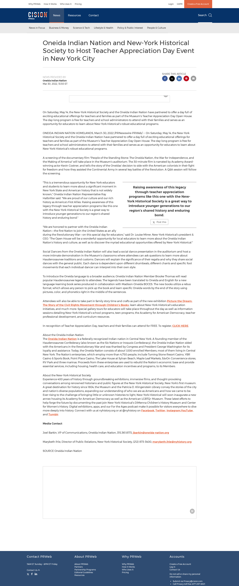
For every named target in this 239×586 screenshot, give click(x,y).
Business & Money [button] (59, 27)
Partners (78, 567)
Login (171, 4)
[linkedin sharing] (179, 79)
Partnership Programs (85, 569)
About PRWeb (81, 564)
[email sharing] (193, 79)
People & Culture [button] (156, 27)
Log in (172, 567)
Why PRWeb (34, 4)
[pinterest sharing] (186, 79)
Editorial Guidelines (83, 572)
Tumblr (53, 417)
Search (202, 15)
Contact (94, 15)
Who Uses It (66, 4)
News (56, 15)
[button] (119, 97)
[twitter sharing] (172, 79)
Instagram (173, 413)
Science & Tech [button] (81, 27)
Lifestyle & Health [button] (103, 27)
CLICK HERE (180, 328)
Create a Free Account (198, 4)
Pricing (78, 4)
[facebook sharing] (165, 79)
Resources (74, 15)
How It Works (50, 4)
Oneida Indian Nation (62, 341)
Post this (161, 224)
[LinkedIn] (36, 574)
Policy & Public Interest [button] (130, 27)
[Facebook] (31, 574)
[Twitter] (28, 574)
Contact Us (32, 570)
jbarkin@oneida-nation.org (151, 435)
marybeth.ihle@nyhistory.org (172, 444)
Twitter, (160, 413)
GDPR (180, 4)
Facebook (147, 413)
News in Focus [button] (37, 27)
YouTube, (187, 413)
